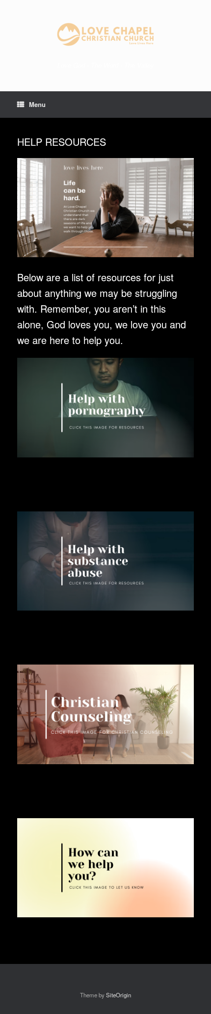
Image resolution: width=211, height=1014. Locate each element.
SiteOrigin (118, 995)
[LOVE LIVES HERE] (105, 34)
